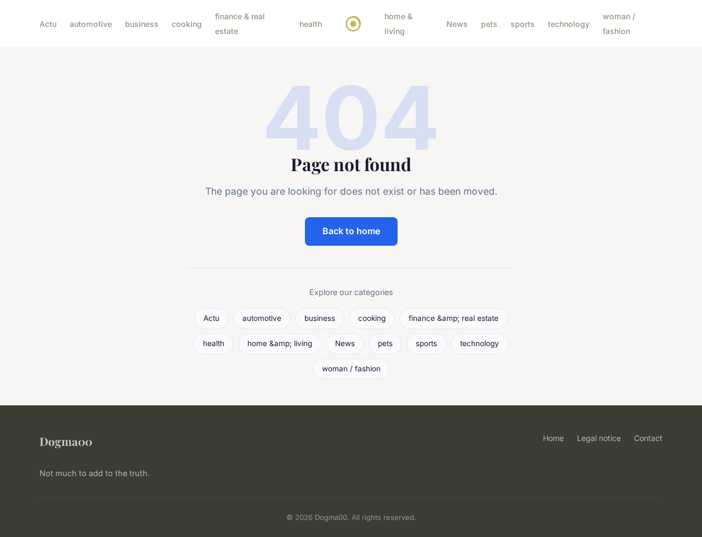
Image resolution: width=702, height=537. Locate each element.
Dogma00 (65, 441)
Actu (47, 24)
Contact (648, 438)
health (310, 24)
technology (569, 24)
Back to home (351, 230)
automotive (91, 24)
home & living (398, 24)
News (457, 24)
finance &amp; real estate (454, 318)
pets (489, 24)
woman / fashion (619, 24)
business (141, 24)
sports (523, 24)
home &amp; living (279, 343)
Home (553, 438)
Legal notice (599, 438)
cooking (187, 24)
